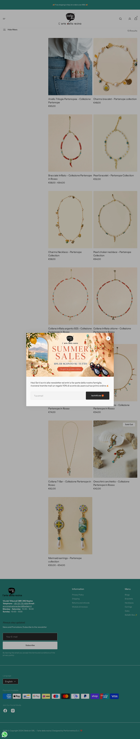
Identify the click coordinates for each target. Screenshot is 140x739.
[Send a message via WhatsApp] (4, 734)
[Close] (108, 338)
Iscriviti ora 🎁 (97, 395)
